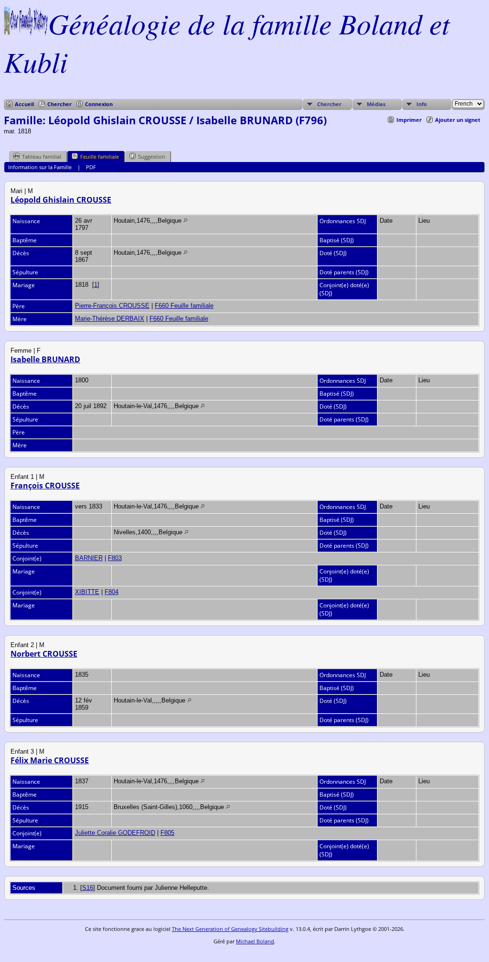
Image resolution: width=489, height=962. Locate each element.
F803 (115, 558)
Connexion (99, 104)
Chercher (59, 104)
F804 (111, 591)
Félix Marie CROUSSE (50, 760)
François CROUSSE (45, 485)
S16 (87, 887)
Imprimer (409, 119)
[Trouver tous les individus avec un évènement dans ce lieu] (185, 220)
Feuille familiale (99, 156)
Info (421, 104)
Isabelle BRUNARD (45, 359)
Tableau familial (41, 156)
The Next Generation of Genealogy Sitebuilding (230, 928)
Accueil (24, 104)
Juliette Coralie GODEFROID (115, 832)
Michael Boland (255, 941)
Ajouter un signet (457, 119)
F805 (167, 832)
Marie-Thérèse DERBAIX (109, 318)
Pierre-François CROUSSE (112, 305)
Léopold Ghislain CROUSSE (61, 200)
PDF (91, 167)
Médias (376, 104)
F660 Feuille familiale (184, 305)
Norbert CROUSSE (44, 654)
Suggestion (151, 156)
